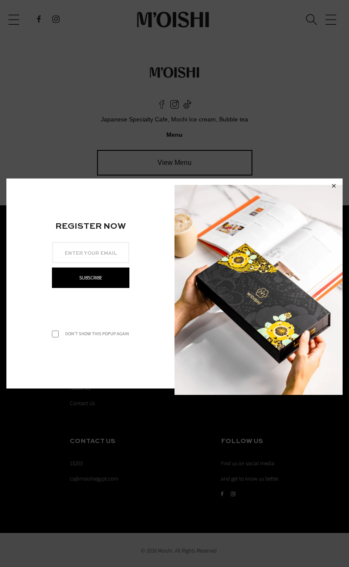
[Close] (333, 186)
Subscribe (90, 278)
